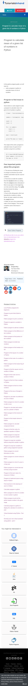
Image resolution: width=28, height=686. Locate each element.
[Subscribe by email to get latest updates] (10, 658)
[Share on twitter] (19, 288)
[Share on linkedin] (10, 288)
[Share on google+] (15, 288)
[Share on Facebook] (6, 288)
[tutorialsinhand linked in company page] (13, 658)
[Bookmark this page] (10, 292)
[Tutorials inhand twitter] (18, 658)
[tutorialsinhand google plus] (21, 658)
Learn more (4, 683)
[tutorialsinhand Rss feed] (7, 658)
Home (4, 15)
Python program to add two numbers (14, 327)
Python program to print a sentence (13, 318)
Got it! (25, 683)
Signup (20, 10)
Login (10, 10)
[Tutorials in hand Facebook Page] (15, 658)
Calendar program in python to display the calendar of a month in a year (13, 508)
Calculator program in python (12, 489)
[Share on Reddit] (6, 292)
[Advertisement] (14, 67)
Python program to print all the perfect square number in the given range (13, 500)
